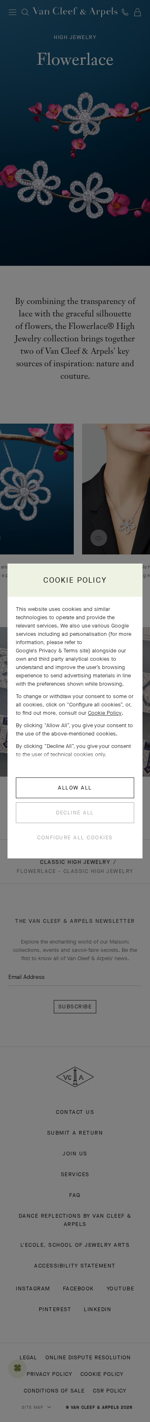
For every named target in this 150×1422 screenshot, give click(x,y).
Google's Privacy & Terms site (52, 650)
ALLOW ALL (75, 787)
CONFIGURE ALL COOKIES (75, 837)
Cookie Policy (105, 712)
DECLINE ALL (75, 812)
